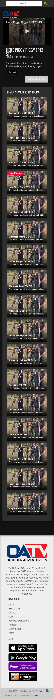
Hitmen (9, 57)
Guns (10, 616)
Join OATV (13, 691)
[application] (27, 31)
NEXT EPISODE (36, 79)
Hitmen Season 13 (24, 57)
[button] (27, 31)
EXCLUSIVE (14, 608)
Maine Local (14, 628)
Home (11, 632)
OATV (11, 604)
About (31, 691)
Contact (39, 691)
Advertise (23, 691)
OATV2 (12, 612)
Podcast (12, 624)
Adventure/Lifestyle (18, 620)
